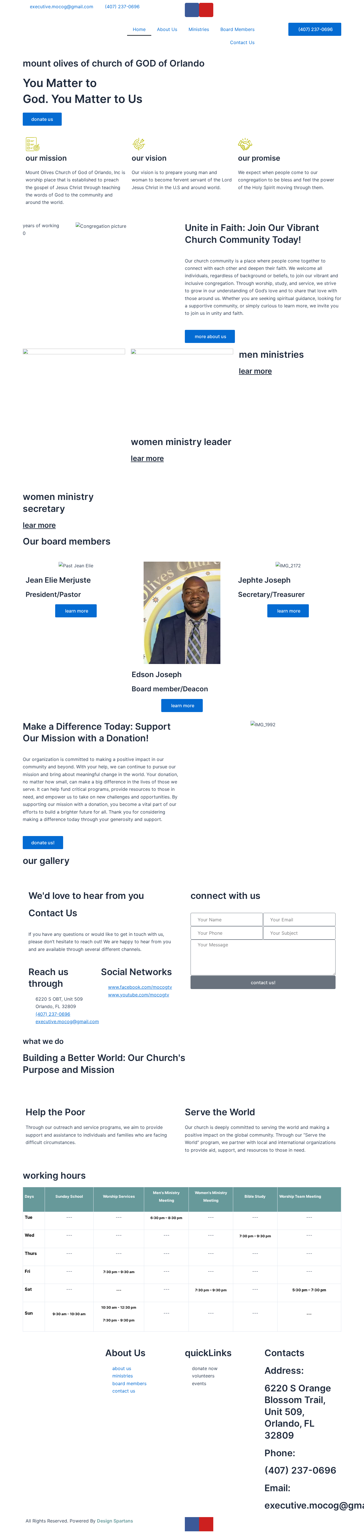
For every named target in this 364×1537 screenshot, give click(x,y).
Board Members (237, 29)
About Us (167, 29)
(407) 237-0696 (300, 1470)
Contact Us (242, 42)
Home (139, 29)
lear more (39, 525)
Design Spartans (115, 1521)
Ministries (199, 29)
